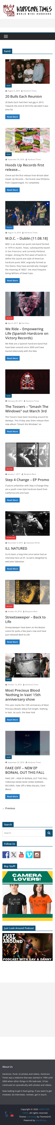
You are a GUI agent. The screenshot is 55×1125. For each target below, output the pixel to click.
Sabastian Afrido (33, 543)
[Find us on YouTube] (21, 854)
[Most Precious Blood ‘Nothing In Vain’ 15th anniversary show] (27, 665)
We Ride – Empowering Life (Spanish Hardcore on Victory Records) (26, 333)
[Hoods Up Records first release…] (27, 140)
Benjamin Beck (30, 474)
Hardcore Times (30, 91)
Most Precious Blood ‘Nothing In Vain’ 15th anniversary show (23, 695)
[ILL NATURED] (27, 523)
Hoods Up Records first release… (24, 167)
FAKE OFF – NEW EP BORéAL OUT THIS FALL (24, 770)
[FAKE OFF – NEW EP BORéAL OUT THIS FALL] (27, 743)
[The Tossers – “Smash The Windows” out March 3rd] (27, 381)
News (8, 86)
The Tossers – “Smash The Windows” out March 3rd (26, 408)
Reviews (9, 318)
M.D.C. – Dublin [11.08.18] (26, 238)
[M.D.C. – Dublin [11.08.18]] (27, 213)
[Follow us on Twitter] (13, 854)
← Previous (8, 808)
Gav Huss (25, 323)
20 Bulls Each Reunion (23, 96)
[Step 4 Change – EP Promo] (27, 455)
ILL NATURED (16, 548)
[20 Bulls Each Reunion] (27, 71)
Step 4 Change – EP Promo (27, 479)
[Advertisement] (27, 1009)
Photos (9, 227)
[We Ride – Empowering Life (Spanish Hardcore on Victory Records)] (27, 304)
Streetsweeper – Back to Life (25, 619)
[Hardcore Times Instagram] (36, 854)
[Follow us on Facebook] (5, 854)
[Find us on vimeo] (29, 854)
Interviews (10, 538)
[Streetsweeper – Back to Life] (27, 592)
